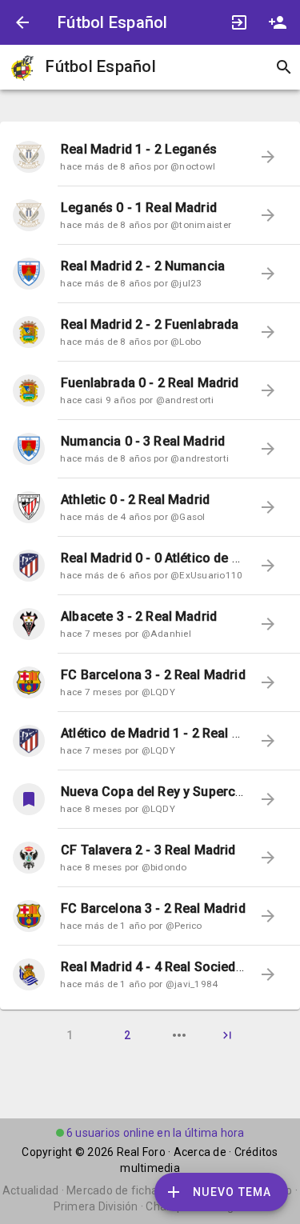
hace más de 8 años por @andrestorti (144, 458)
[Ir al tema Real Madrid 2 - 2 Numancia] (29, 274)
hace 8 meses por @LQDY (117, 808)
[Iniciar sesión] (239, 22)
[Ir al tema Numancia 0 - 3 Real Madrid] (29, 449)
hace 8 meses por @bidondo (123, 867)
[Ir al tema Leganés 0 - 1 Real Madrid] (29, 215)
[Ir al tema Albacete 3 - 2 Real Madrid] (29, 624)
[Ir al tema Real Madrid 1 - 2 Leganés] (29, 157)
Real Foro (141, 1152)
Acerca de (200, 1152)
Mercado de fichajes (119, 1190)
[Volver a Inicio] (22, 22)
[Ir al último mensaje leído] (268, 157)
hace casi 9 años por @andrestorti (137, 400)
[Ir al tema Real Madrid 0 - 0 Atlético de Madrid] (29, 566)
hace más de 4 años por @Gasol (132, 516)
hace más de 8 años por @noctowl (137, 166)
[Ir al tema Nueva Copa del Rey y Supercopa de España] (29, 799)
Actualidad (30, 1190)
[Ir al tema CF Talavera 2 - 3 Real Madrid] (29, 858)
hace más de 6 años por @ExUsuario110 (151, 575)
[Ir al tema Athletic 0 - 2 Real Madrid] (29, 507)
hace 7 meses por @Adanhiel (125, 633)
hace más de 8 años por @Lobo (130, 341)
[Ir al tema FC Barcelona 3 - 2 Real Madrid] (29, 682)
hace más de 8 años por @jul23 (131, 283)
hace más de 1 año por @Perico (131, 925)
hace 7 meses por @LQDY (117, 692)
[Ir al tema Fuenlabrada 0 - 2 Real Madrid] (29, 390)
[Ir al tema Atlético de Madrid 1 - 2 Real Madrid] (29, 741)
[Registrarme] (277, 22)
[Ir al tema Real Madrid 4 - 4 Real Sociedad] (29, 974)
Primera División (96, 1206)
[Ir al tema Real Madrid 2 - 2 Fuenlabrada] (29, 332)
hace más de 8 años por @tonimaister (145, 224)
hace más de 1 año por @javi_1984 (139, 984)
